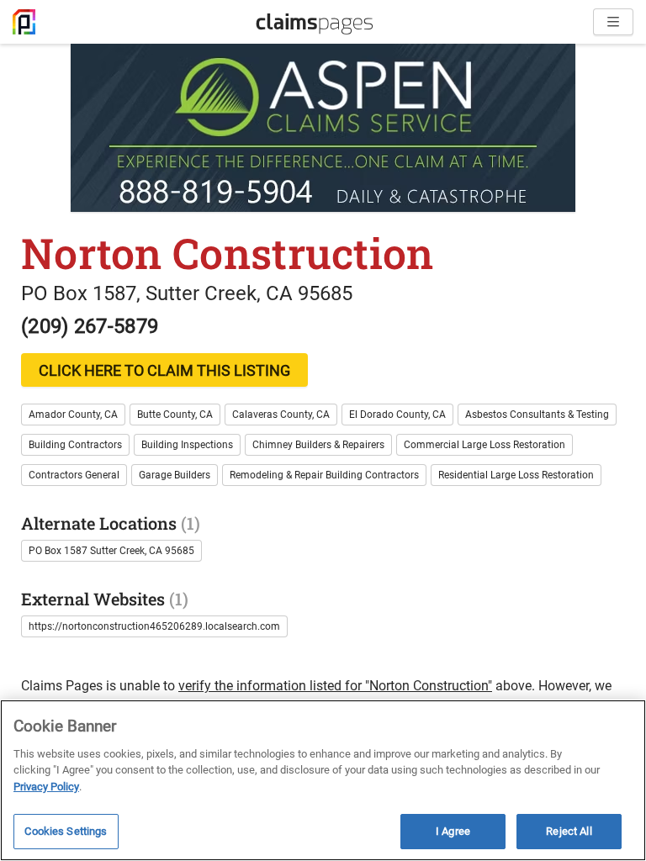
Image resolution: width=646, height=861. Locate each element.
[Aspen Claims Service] (323, 128)
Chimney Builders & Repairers (318, 445)
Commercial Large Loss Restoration (484, 445)
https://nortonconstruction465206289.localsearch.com (154, 626)
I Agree (453, 831)
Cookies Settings (65, 831)
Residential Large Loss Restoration (516, 475)
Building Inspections (187, 445)
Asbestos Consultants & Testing (537, 414)
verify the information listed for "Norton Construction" (335, 686)
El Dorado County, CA (397, 414)
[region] (323, 780)
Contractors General (74, 475)
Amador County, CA (73, 414)
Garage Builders (174, 475)
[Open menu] (613, 21)
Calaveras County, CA (281, 414)
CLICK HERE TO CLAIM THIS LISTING (164, 370)
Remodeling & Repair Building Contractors (324, 475)
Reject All (568, 831)
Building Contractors (75, 445)
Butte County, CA (175, 414)
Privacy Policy (46, 786)
